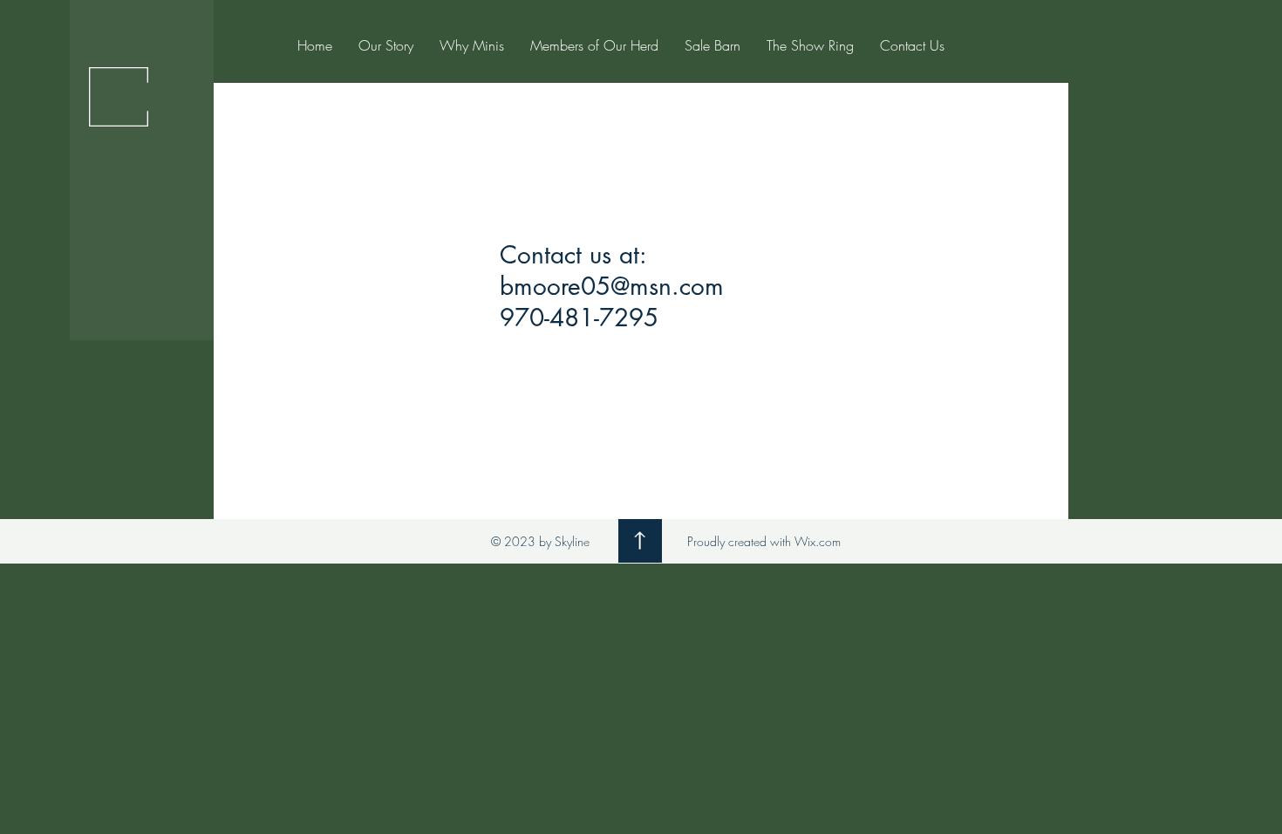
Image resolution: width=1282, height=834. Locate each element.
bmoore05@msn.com (612, 286)
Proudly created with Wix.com (764, 541)
